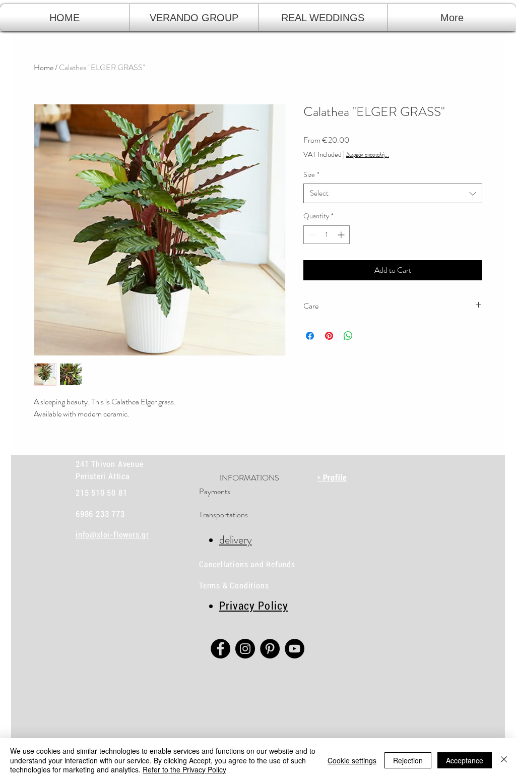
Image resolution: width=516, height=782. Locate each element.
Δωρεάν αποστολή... (367, 154)
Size (311, 174)
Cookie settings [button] (352, 760)
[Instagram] (245, 648)
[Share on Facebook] (310, 336)
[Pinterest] (270, 648)
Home (43, 67)
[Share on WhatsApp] (348, 336)
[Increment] (342, 235)
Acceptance (464, 760)
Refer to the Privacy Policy (184, 769)
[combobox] (392, 193)
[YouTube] (294, 648)
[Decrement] (311, 235)
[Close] (504, 760)
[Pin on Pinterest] (329, 336)
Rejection (408, 760)
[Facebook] (220, 648)
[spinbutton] (326, 235)
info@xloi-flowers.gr (112, 534)
